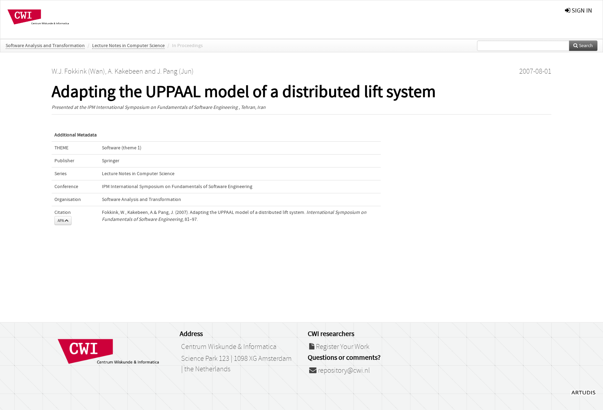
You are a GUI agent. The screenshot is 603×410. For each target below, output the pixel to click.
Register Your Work (341, 347)
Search (585, 46)
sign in (581, 10)
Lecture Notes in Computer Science (128, 46)
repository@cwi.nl (343, 370)
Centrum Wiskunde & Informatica (228, 347)
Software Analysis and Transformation (45, 46)
